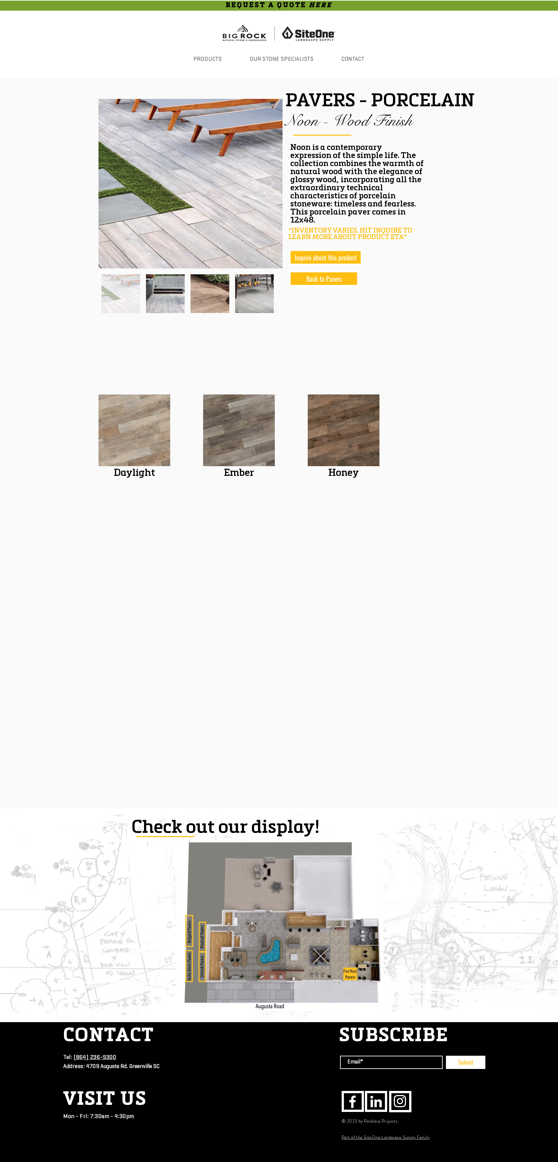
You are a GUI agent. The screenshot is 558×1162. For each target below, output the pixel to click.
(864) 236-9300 (95, 1058)
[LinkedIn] (376, 1101)
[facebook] (352, 1102)
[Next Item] (271, 183)
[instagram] (400, 1101)
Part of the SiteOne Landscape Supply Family (385, 1137)
